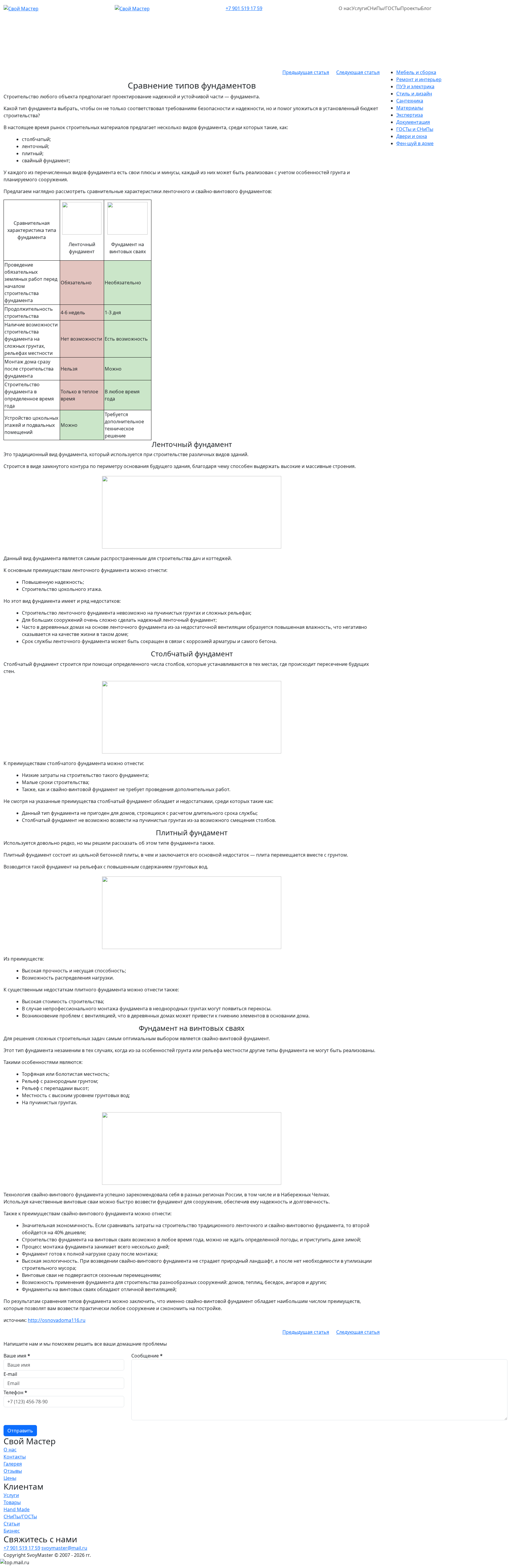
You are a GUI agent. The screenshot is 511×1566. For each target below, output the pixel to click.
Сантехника (409, 100)
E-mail (10, 1374)
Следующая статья (358, 72)
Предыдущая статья (305, 72)
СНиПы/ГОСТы (383, 8)
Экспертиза (409, 115)
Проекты (410, 8)
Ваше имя (17, 1355)
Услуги (359, 8)
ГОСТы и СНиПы (414, 129)
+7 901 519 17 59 (244, 8)
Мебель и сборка (416, 72)
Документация (413, 122)
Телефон (15, 1392)
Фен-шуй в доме (415, 143)
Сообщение (147, 1355)
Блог (426, 8)
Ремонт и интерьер (419, 79)
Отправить (20, 1430)
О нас (345, 8)
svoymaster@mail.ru (64, 1548)
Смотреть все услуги (27, 95)
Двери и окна (411, 136)
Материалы (409, 108)
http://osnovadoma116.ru (56, 1320)
